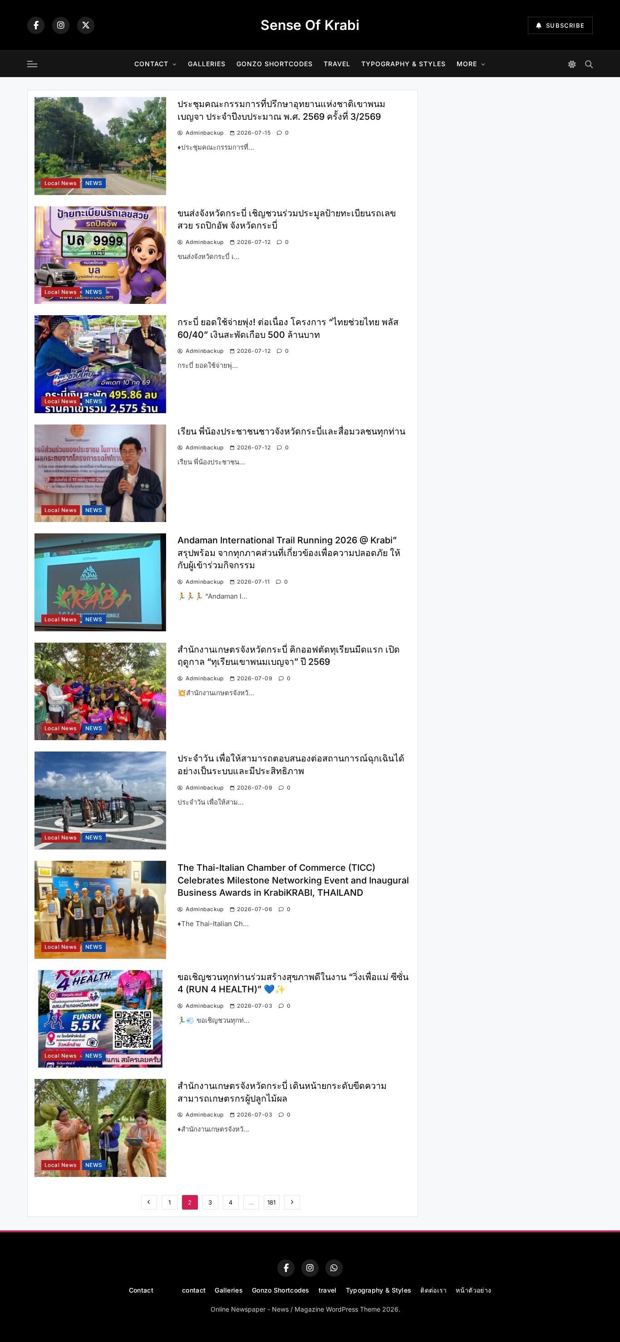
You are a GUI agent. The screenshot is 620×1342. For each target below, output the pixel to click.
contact (194, 1290)
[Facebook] (35, 25)
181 (271, 1202)
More (467, 64)
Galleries (207, 64)
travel (337, 64)
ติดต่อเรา (433, 1290)
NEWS (94, 183)
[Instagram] (60, 25)
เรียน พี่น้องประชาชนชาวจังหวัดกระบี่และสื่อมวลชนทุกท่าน (291, 431)
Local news (60, 183)
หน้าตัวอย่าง (473, 1290)
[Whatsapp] (334, 1268)
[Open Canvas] (32, 64)
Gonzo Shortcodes (274, 64)
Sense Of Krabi (310, 25)
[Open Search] (589, 64)
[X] (85, 25)
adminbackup (205, 132)
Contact (151, 64)
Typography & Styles (403, 64)
